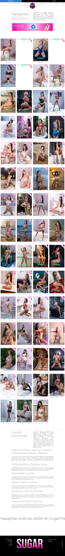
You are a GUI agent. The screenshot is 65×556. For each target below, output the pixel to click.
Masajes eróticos (17, 3)
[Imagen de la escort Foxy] (8, 50)
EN (63, 3)
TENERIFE (54, 1)
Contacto (57, 3)
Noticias (49, 3)
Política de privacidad (52, 539)
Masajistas (8, 3)
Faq (25, 3)
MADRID (32, 1)
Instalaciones (41, 3)
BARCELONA (11, 1)
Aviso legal (50, 541)
